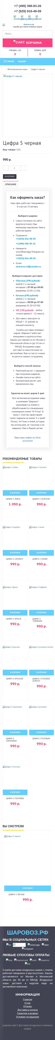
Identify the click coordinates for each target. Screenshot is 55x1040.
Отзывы (27, 1006)
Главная (27, 999)
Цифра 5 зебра (13, 499)
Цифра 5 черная (16, 894)
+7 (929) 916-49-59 (27, 11)
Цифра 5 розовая (41, 738)
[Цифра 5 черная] (28, 105)
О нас (27, 1003)
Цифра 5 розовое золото (41, 679)
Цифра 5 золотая (41, 499)
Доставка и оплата (27, 1010)
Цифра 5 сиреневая (11, 739)
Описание (10, 184)
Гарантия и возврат (27, 1013)
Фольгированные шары (17, 69)
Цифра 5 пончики (15, 798)
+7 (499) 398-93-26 (27, 6)
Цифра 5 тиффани (37, 619)
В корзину (10, 176)
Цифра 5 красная (14, 678)
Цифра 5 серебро (14, 559)
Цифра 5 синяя (39, 559)
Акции (22, 61)
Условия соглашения (27, 1017)
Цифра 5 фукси (13, 618)
